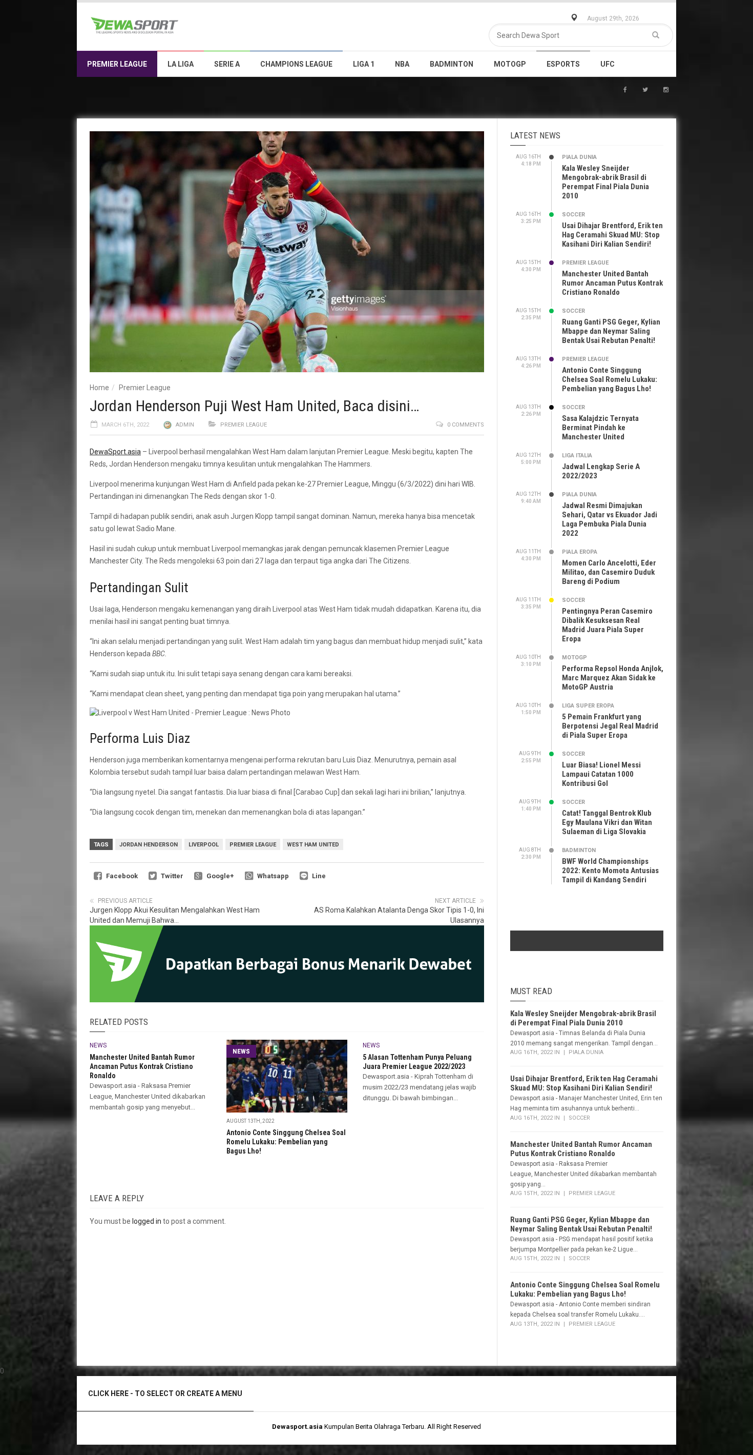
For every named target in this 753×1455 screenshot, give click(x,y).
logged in (146, 1221)
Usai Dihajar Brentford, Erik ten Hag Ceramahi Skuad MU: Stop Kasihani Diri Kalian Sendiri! (612, 235)
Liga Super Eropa (588, 705)
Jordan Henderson (148, 844)
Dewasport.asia (297, 1426)
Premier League (117, 64)
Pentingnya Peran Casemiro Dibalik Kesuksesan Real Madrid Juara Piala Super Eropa (607, 625)
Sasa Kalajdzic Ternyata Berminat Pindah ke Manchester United (600, 427)
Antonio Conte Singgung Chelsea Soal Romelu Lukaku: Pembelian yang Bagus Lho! (286, 1141)
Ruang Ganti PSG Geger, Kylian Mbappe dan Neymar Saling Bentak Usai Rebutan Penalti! (611, 331)
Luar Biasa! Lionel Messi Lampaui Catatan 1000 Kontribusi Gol (601, 774)
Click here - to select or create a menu (165, 1393)
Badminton (451, 64)
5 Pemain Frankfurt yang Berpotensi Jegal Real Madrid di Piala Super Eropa (610, 726)
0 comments (465, 424)
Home (99, 387)
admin (185, 424)
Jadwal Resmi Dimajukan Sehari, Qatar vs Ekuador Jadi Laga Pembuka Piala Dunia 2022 (609, 519)
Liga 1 (363, 64)
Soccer (573, 214)
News (98, 1045)
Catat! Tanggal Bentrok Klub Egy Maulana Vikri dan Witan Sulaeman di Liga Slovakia (607, 822)
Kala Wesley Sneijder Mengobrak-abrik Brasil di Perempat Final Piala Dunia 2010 (605, 182)
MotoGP (510, 64)
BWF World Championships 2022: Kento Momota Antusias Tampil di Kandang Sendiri (610, 870)
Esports (563, 64)
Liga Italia (577, 455)
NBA (402, 64)
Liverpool (204, 844)
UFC (607, 64)
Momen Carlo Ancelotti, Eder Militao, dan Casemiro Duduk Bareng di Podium (609, 572)
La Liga (181, 64)
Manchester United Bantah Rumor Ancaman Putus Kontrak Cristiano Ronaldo (142, 1066)
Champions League (296, 64)
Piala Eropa (579, 552)
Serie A (227, 64)
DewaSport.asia (115, 452)
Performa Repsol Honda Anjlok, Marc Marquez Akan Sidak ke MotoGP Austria (612, 678)
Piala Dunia (579, 157)
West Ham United (313, 844)
